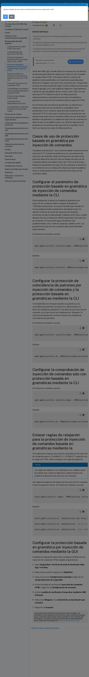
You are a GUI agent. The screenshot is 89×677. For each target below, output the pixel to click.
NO (11, 17)
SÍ (5, 17)
